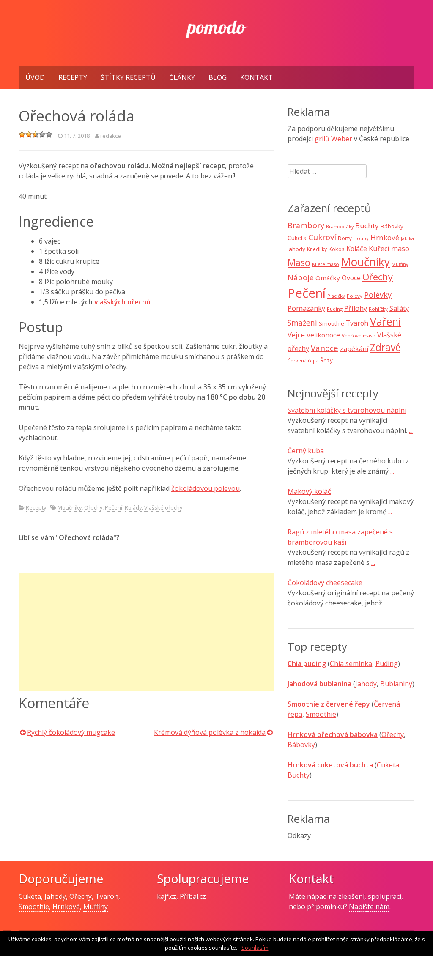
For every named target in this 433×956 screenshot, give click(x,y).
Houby (361, 238)
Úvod (35, 77)
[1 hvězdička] (22, 134)
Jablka (407, 238)
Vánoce (324, 347)
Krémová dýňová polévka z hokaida (210, 732)
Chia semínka (351, 663)
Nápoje (301, 277)
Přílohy (355, 308)
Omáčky (327, 278)
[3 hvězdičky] (35, 134)
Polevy (354, 296)
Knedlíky (317, 249)
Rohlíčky (378, 309)
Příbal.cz (193, 896)
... (411, 430)
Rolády (133, 507)
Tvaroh (357, 323)
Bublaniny (396, 683)
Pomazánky (306, 308)
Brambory (306, 225)
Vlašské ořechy (163, 507)
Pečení (113, 507)
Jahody (296, 249)
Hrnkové (384, 237)
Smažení (302, 323)
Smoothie (331, 323)
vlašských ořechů (122, 302)
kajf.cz (166, 896)
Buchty (367, 225)
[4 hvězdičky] (42, 134)
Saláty (399, 308)
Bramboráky (340, 227)
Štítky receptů (128, 77)
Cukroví (322, 237)
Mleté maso (325, 264)
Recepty (72, 77)
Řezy (326, 360)
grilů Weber (333, 138)
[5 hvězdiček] (49, 134)
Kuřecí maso (389, 248)
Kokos (337, 249)
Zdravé (385, 347)
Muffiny (400, 264)
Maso (299, 262)
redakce (110, 136)
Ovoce (351, 277)
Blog (217, 77)
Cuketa (297, 238)
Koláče (356, 248)
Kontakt (256, 77)
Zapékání (354, 348)
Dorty (345, 238)
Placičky (336, 296)
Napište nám (369, 906)
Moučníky (70, 507)
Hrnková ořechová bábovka (333, 734)
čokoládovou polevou (205, 488)
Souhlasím (255, 947)
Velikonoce (323, 335)
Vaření (385, 321)
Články (182, 77)
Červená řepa (303, 360)
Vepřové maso (358, 335)
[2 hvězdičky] (28, 134)
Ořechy (93, 507)
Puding (335, 309)
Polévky (378, 295)
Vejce (296, 335)
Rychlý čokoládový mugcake (71, 732)
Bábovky (392, 226)
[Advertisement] (146, 632)
